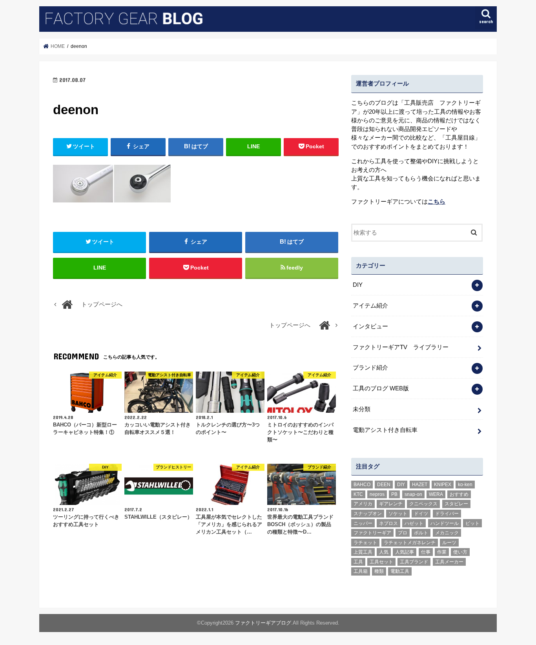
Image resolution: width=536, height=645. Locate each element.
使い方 (460, 552)
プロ (402, 533)
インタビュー (370, 326)
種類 (379, 571)
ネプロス (388, 523)
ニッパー (363, 523)
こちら (436, 202)
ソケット (397, 513)
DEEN (383, 484)
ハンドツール (444, 523)
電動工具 (399, 571)
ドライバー (447, 513)
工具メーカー (449, 562)
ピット (472, 523)
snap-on (413, 494)
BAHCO (362, 484)
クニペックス (423, 504)
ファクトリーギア (372, 533)
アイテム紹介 (370, 305)
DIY (358, 285)
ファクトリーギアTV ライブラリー (400, 347)
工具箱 (361, 571)
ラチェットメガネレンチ (410, 542)
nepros (377, 494)
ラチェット (365, 542)
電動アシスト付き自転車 (385, 430)
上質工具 (363, 552)
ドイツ (421, 513)
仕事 (425, 552)
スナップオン (368, 513)
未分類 (361, 409)
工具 (358, 562)
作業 (442, 552)
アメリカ (363, 504)
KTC (358, 494)
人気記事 (404, 552)
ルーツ (449, 542)
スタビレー (456, 504)
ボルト (421, 533)
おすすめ (459, 494)
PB (394, 494)
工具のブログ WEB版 (381, 388)
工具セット (381, 562)
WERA (436, 494)
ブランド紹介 (370, 367)
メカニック (447, 533)
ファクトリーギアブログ (263, 623)
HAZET (419, 484)
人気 (383, 552)
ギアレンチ (391, 504)
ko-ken (465, 484)
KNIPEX (442, 484)
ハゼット (414, 523)
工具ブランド (414, 562)
